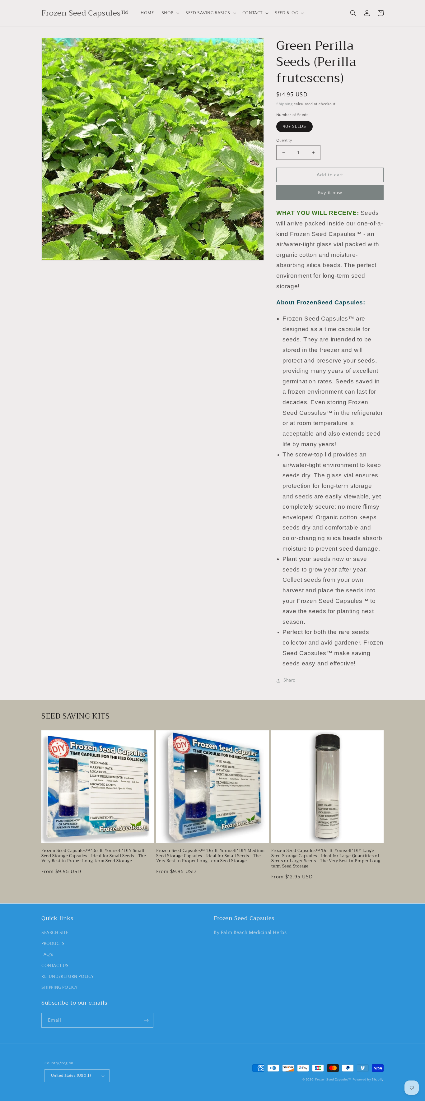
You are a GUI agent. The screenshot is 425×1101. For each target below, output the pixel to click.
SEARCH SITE (54, 932)
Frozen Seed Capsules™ (333, 1079)
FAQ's (47, 954)
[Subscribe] (146, 1020)
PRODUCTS (53, 943)
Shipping (284, 104)
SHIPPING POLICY (59, 987)
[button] (170, 13)
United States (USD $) (71, 1075)
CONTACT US (55, 965)
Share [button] (289, 680)
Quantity (284, 140)
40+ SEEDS (294, 126)
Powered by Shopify (368, 1079)
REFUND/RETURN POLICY (67, 976)
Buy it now (330, 192)
